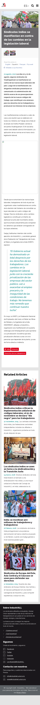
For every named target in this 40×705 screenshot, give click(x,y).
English (7, 64)
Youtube (10, 655)
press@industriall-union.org (16, 679)
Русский (30, 64)
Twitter (9, 652)
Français (22, 64)
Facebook (10, 649)
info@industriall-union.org (16, 676)
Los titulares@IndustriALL (15, 662)
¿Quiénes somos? (12, 630)
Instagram (10, 658)
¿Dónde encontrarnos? (13, 637)
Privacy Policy (21, 692)
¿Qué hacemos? (11, 634)
